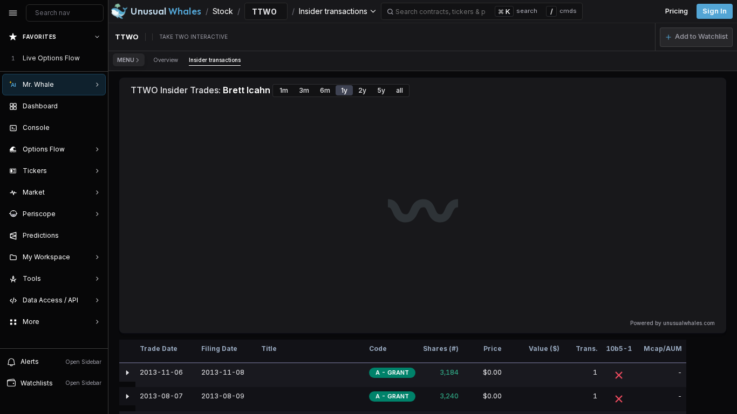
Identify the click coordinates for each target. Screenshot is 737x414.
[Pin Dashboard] (94, 106)
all (399, 90)
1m (283, 90)
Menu (125, 60)
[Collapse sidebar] (13, 13)
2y (362, 90)
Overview (165, 60)
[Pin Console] (94, 128)
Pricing (676, 11)
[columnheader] (127, 351)
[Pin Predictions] (94, 235)
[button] (696, 37)
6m (325, 90)
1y (344, 90)
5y (381, 90)
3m (304, 90)
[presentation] (54, 187)
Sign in (714, 11)
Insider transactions (215, 60)
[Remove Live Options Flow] (98, 58)
